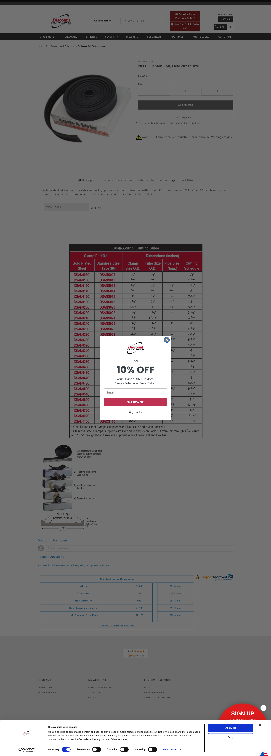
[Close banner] (260, 725)
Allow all (230, 728)
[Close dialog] (167, 340)
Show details (170, 749)
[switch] (96, 749)
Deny (231, 737)
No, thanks (135, 412)
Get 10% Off (135, 402)
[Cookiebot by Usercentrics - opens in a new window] (26, 750)
